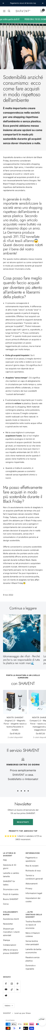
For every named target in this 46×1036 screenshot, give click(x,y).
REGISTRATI (23, 822)
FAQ (5, 860)
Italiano (7, 1006)
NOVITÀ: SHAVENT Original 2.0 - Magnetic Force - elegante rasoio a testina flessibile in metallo (15, 723)
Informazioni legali (34, 893)
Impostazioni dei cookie (33, 900)
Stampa (6, 940)
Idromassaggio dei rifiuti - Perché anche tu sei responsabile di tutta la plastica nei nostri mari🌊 (21, 659)
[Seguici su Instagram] (12, 984)
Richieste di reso (33, 870)
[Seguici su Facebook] (6, 984)
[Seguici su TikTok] (12, 989)
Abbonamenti (32, 883)
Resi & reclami (32, 865)
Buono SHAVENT (10, 899)
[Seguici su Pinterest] (17, 984)
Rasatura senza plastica (32, 959)
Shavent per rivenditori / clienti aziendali (11, 931)
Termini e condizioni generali (34, 877)
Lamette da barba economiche (33, 951)
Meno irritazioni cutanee (33, 935)
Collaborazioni (9, 945)
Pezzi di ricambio (11, 894)
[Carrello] (41, 11)
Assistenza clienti (11, 919)
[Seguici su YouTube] (6, 989)
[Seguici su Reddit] (6, 995)
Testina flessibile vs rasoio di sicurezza (33, 924)
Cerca (5, 904)
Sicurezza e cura (10, 889)
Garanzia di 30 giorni (9, 867)
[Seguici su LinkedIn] (17, 989)
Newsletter (8, 924)
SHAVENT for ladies (9, 883)
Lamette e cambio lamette (11, 875)
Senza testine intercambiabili (32, 943)
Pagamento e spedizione (31, 859)
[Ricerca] (9, 11)
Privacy (29, 888)
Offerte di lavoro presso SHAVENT (11, 951)
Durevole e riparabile (31, 967)
